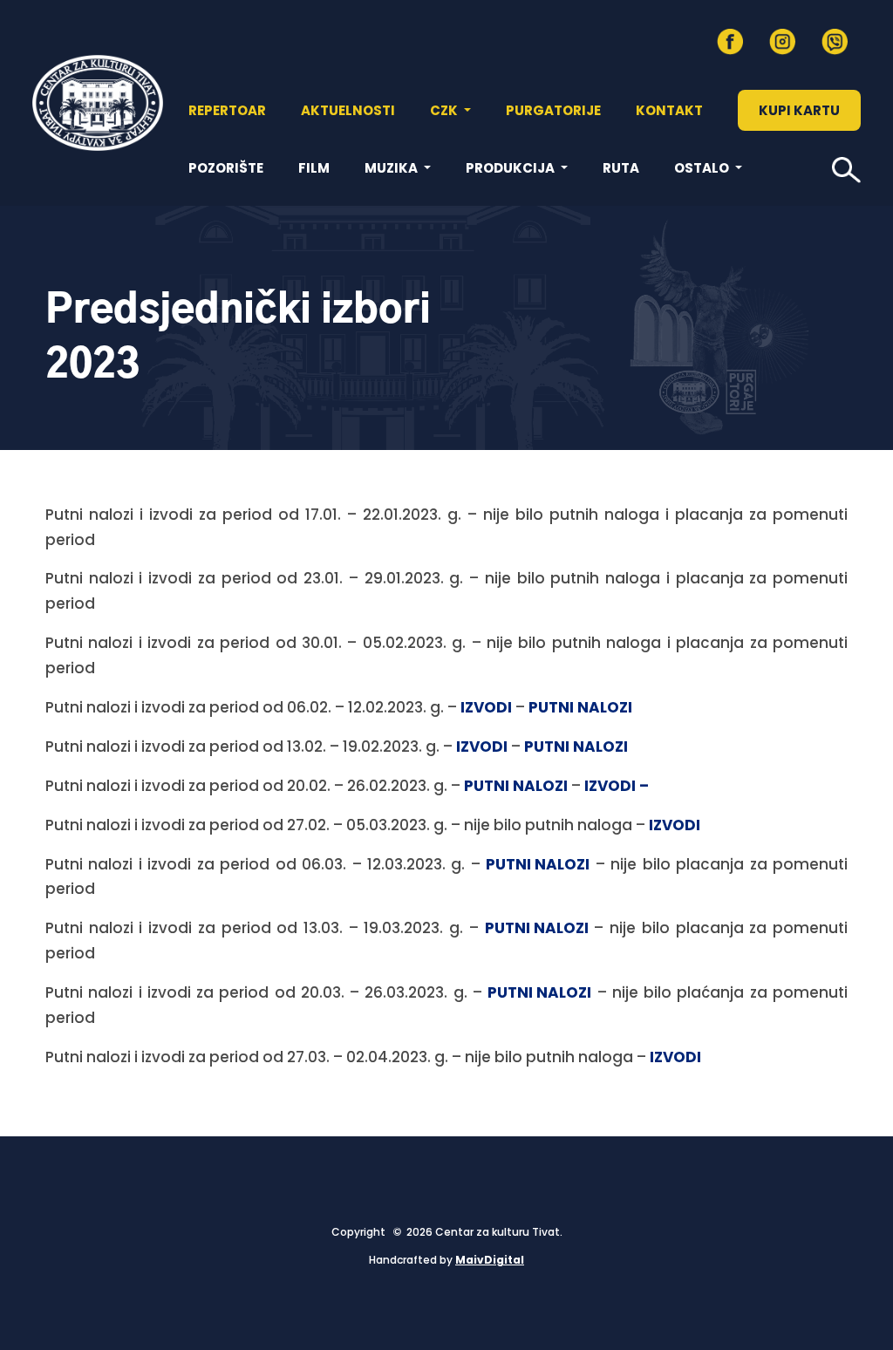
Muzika (392, 168)
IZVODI (486, 707)
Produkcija (511, 168)
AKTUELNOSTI (348, 110)
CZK (445, 110)
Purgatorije (553, 110)
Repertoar (227, 110)
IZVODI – (616, 785)
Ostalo (703, 168)
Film (314, 168)
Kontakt (669, 110)
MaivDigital (489, 1259)
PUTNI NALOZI (580, 707)
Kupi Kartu (799, 110)
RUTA (621, 168)
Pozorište (225, 168)
